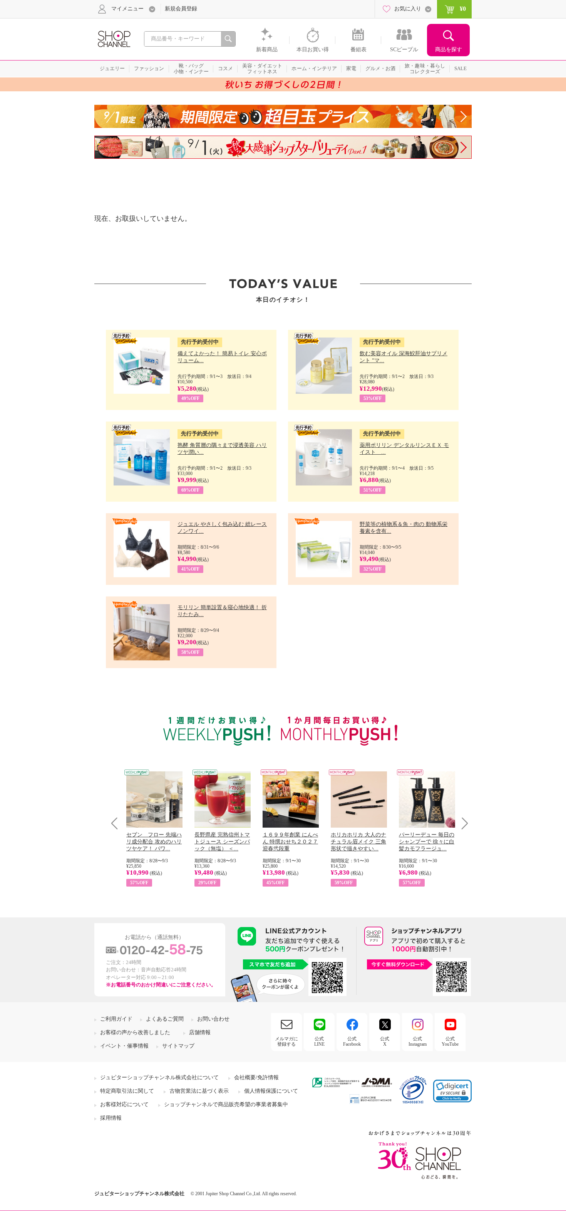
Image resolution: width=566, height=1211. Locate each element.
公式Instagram (418, 1041)
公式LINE (319, 1041)
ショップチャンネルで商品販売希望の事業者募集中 (226, 1104)
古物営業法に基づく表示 (199, 1091)
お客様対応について (124, 1104)
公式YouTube (450, 1041)
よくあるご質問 (165, 1019)
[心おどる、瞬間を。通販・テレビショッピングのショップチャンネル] (113, 38)
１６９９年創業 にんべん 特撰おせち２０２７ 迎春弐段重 (290, 842)
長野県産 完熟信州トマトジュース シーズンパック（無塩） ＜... (222, 842)
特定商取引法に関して (127, 1091)
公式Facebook (352, 1041)
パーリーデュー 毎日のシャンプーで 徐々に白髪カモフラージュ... (426, 842)
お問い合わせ (213, 1019)
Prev (117, 823)
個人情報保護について (271, 1091)
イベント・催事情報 (124, 1046)
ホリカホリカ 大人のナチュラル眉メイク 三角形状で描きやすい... (358, 842)
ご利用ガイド (116, 1019)
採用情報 (111, 1118)
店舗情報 (200, 1032)
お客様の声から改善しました (135, 1032)
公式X (384, 1041)
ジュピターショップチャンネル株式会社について (159, 1077)
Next (462, 823)
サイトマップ (178, 1046)
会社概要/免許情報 (256, 1077)
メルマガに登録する (286, 1041)
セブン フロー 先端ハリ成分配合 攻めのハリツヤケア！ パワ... (154, 842)
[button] (452, 1091)
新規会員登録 (181, 9)
